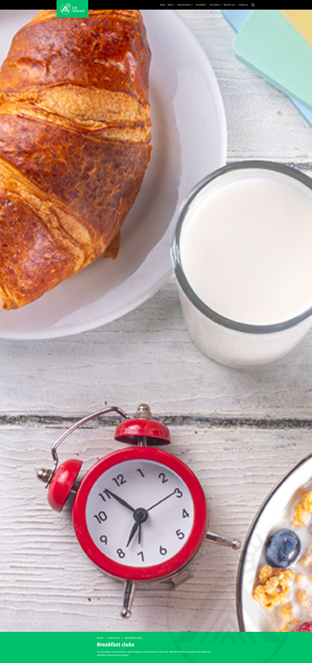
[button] (171, 5)
